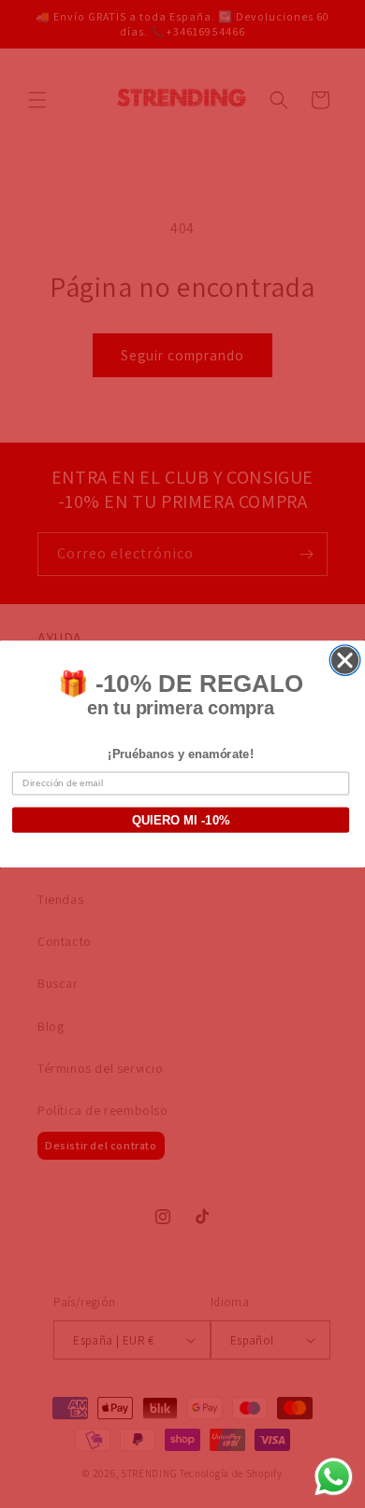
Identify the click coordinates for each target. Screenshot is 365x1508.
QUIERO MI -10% (181, 819)
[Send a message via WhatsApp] (334, 1477)
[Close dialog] (344, 660)
